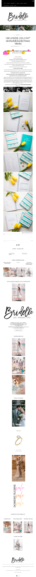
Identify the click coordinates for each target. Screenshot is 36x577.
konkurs (5, 240)
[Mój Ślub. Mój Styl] (28, 527)
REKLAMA (18, 3)
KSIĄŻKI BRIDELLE (12, 3)
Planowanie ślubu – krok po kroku (7, 263)
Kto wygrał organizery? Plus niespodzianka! (29, 263)
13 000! (18, 262)
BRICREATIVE (25, 3)
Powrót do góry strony (18, 572)
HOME (4, 3)
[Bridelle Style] (7, 527)
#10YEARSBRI (8, 3)
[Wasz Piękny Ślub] (17, 527)
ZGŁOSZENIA (11, 5)
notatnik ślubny (8, 240)
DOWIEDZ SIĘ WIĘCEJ (19, 330)
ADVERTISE (21, 3)
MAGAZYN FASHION (6, 5)
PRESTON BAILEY (18, 569)
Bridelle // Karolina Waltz (15, 46)
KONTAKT (15, 5)
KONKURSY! (14, 240)
